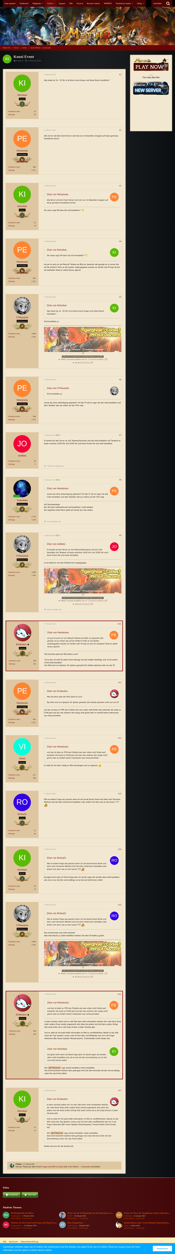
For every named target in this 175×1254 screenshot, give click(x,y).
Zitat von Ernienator (57, 691)
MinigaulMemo (16, 1226)
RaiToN (69, 1216)
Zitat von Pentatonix (57, 194)
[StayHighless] (62, 1225)
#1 (120, 74)
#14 (119, 849)
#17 (119, 1090)
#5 (120, 297)
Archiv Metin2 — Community (79, 1166)
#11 (119, 682)
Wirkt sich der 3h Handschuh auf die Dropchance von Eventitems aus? (96, 1213)
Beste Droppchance (75, 1223)
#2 (120, 130)
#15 (119, 905)
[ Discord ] (86, 362)
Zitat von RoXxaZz (56, 857)
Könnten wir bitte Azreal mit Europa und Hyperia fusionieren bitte (39, 1223)
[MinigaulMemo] (6, 1225)
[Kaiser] (119, 1225)
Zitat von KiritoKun (57, 249)
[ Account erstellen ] (96, 359)
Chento (19, 1164)
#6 (120, 379)
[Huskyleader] (6, 1215)
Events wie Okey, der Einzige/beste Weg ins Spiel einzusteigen (149, 1213)
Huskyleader (15, 1216)
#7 (120, 435)
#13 (119, 793)
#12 (119, 738)
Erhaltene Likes (14, 111)
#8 (120, 480)
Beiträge (11, 114)
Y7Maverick (55, 1067)
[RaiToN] (62, 1215)
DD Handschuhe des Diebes (22, 1213)
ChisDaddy (128, 1216)
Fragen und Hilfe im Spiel (52, 1166)
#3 (120, 186)
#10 (119, 624)
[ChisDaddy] (119, 1215)
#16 (119, 994)
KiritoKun (20, 60)
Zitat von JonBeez (56, 543)
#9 (120, 535)
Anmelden (157, 3)
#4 (120, 241)
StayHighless (72, 1226)
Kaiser (126, 1226)
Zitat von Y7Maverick (58, 388)
